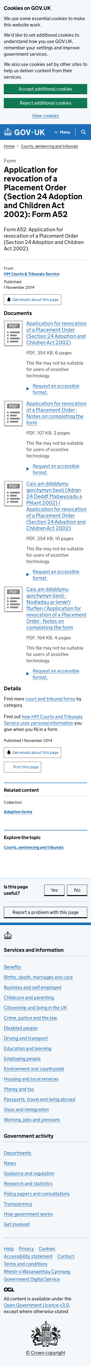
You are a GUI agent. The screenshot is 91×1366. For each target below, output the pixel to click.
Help (9, 1249)
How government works (28, 1214)
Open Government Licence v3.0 (36, 1305)
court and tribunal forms (50, 699)
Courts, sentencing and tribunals (49, 146)
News (10, 1163)
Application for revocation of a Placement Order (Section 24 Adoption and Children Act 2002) (56, 333)
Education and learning (27, 1048)
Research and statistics (28, 1183)
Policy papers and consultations (37, 1194)
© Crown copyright (45, 1353)
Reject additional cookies (46, 103)
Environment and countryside (34, 1069)
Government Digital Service (32, 1279)
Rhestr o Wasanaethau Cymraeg (37, 1271)
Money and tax (19, 1089)
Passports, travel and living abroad (39, 1099)
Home (9, 146)
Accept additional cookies (45, 89)
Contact (65, 1256)
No (80, 890)
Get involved (17, 1224)
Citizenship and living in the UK (35, 1008)
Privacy (26, 1249)
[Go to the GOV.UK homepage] (24, 132)
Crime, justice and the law (30, 1018)
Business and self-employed (32, 987)
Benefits (12, 967)
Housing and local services (31, 1079)
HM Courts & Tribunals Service (31, 273)
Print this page (25, 767)
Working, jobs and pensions (32, 1120)
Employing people (22, 1058)
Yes (57, 890)
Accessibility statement (28, 1256)
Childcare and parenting (29, 997)
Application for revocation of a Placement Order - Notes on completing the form (56, 413)
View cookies (45, 115)
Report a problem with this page (45, 912)
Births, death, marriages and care (38, 977)
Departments (17, 1153)
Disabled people (21, 1028)
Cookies (47, 1249)
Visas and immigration (26, 1109)
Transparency (18, 1204)
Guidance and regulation (29, 1173)
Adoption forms (18, 811)
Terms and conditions (26, 1264)
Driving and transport (26, 1038)
